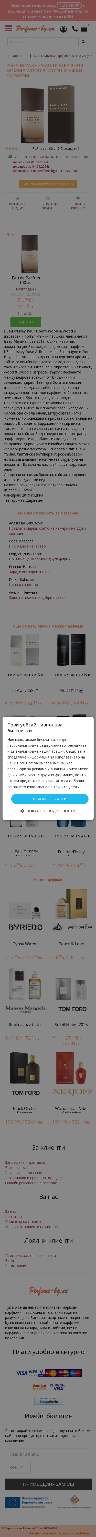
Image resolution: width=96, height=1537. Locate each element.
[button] (48, 811)
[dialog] (47, 768)
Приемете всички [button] (50, 798)
